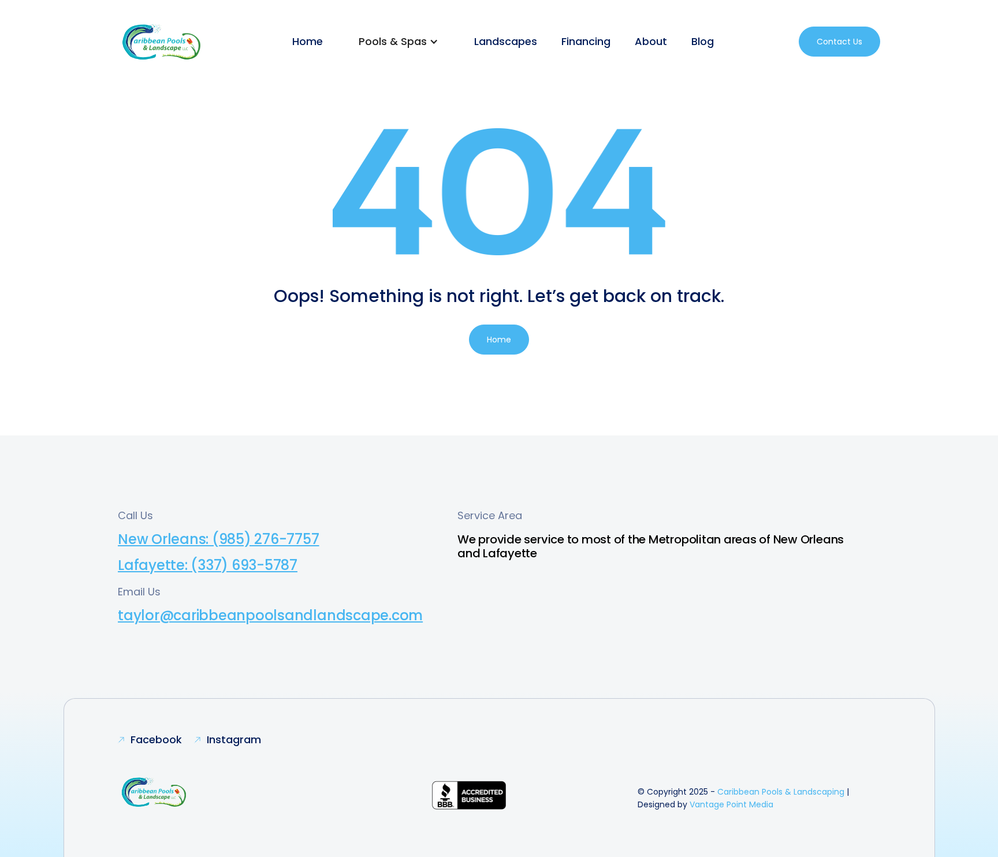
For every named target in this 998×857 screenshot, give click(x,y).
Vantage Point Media (731, 804)
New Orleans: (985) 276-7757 (218, 539)
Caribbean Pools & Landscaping (780, 792)
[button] (398, 41)
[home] (162, 41)
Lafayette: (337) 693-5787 (207, 565)
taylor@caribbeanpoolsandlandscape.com (270, 615)
